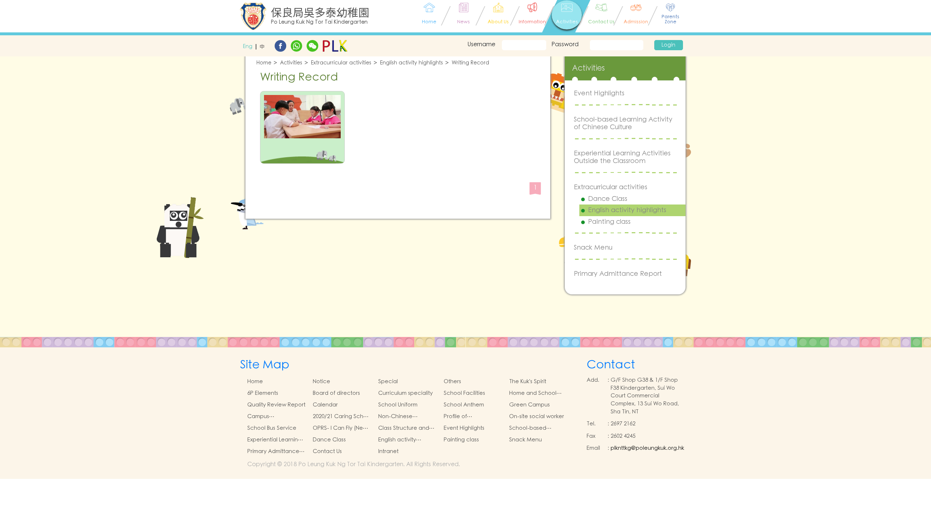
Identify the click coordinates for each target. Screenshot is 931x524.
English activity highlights (411, 63)
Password (565, 44)
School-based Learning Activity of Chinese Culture (623, 123)
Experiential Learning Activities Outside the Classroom (622, 157)
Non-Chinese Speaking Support (401, 417)
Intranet (388, 451)
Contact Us (327, 451)
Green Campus (529, 405)
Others (452, 381)
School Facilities (464, 393)
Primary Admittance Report (618, 273)
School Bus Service (271, 428)
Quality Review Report (276, 405)
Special (388, 381)
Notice (321, 381)
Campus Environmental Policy (274, 417)
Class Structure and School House (403, 428)
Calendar (325, 405)
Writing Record (470, 63)
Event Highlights (599, 93)
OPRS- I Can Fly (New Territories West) (340, 428)
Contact (611, 365)
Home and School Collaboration (532, 393)
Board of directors (336, 393)
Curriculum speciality (405, 393)
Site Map (264, 365)
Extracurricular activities (341, 63)
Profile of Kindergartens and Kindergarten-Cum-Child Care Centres (469, 417)
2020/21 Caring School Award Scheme (342, 417)
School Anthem (464, 405)
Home (263, 63)
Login (668, 45)
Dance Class (607, 199)
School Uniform (397, 405)
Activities (291, 63)
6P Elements (262, 393)
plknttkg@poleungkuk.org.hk (647, 448)
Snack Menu (593, 247)
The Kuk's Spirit (527, 381)
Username (481, 44)
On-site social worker (536, 416)
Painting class (609, 222)
